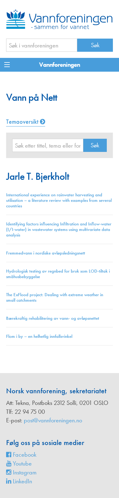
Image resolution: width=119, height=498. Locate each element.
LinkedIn (21, 481)
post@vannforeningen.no (53, 420)
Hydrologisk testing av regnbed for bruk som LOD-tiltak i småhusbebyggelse (58, 274)
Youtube (21, 463)
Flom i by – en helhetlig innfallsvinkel (39, 336)
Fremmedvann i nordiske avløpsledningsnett (45, 253)
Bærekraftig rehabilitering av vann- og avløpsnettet (52, 318)
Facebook (23, 454)
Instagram (24, 472)
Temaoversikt (23, 122)
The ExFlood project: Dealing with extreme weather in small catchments (54, 297)
